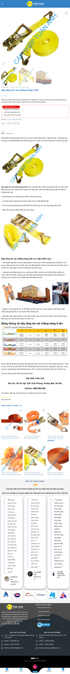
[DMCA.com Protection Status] (35, 658)
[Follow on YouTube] (18, 623)
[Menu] (2, 4)
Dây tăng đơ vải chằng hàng (13, 196)
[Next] (65, 38)
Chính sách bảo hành (43, 619)
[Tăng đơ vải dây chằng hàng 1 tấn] (12, 422)
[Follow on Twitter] (6, 623)
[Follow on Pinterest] (9, 623)
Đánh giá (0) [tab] (9, 133)
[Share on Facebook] (6, 123)
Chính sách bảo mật (44, 615)
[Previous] (4, 38)
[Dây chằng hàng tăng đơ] (35, 422)
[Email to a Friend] (12, 123)
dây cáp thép (58, 366)
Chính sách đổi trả (43, 611)
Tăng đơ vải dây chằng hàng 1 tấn (10, 438)
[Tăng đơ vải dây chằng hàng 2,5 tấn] (12, 458)
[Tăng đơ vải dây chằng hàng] (58, 422)
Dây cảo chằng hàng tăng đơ (55, 474)
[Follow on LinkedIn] (15, 623)
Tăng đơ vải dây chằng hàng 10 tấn (34, 474)
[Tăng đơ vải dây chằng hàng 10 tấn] (35, 458)
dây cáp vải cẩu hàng (17, 393)
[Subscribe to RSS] (12, 623)
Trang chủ (4, 87)
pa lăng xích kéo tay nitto (37, 393)
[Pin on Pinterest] (15, 123)
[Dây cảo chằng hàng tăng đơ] (58, 458)
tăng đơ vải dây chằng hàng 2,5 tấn (24, 262)
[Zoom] (3, 64)
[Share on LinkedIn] (18, 123)
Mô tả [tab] (3, 133)
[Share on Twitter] (9, 123)
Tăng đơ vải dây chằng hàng (19, 87)
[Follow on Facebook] (2, 623)
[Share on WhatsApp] (2, 123)
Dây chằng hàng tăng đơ (31, 438)
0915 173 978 (15, 644)
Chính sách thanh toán (44, 607)
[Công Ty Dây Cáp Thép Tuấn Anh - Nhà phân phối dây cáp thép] (35, 4)
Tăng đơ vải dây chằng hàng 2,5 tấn (11, 474)
